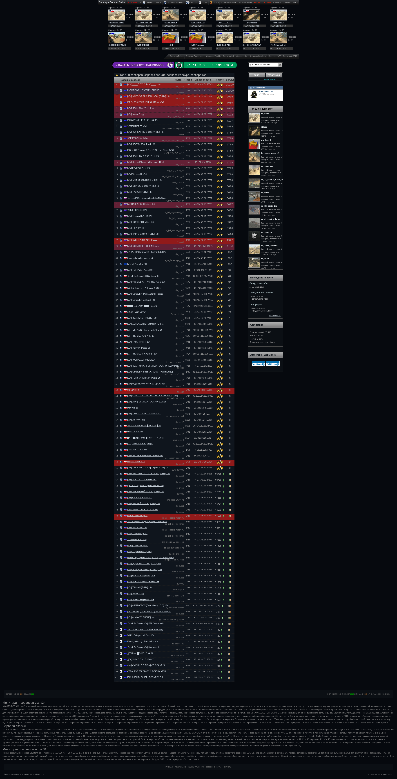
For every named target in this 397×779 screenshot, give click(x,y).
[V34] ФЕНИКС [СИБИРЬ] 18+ (141, 336)
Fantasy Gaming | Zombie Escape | (143, 641)
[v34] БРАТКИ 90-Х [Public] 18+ (141, 144)
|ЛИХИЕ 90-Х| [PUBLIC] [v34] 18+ (142, 120)
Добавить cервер (228, 2)
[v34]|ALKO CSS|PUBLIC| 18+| (141, 617)
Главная (169, 767)
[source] (121, 84)
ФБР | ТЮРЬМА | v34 (137, 138)
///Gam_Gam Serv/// (136, 312)
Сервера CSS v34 (153, 2)
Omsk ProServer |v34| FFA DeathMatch (145, 623)
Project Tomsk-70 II (136, 462)
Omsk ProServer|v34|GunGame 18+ (143, 276)
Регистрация (274, 75)
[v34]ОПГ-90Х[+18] (136, 420)
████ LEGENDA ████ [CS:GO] (142, 306)
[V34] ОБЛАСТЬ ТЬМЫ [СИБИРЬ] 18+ (145, 330)
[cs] (121, 629)
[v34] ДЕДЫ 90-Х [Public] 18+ (141, 108)
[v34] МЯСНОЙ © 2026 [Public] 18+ (143, 186)
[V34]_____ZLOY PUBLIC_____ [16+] (144, 84)
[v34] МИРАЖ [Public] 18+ (139, 348)
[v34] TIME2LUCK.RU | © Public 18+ (144, 414)
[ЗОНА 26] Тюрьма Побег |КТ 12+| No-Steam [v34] (150, 150)
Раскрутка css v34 (258, 283)
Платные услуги (245, 2)
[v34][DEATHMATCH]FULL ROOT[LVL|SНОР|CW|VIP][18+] (154, 366)
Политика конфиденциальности (189, 767)
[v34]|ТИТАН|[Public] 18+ (138, 342)
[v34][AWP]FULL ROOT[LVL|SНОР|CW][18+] (147, 402)
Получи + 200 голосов (262, 292)
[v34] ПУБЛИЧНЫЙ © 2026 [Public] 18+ (145, 132)
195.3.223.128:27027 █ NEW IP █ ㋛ (144, 425)
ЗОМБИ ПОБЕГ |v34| (137, 126)
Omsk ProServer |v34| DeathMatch (143, 647)
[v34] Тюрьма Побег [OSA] (139, 216)
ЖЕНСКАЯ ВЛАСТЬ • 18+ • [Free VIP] (145, 629)
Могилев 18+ (133, 408)
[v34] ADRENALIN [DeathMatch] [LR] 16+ (146, 324)
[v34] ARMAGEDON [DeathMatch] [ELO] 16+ (147, 605)
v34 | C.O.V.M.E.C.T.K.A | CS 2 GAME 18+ (147, 665)
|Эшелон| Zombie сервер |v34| (141, 258)
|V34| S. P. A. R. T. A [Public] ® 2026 (144, 288)
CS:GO (215, 2)
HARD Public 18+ (135, 432)
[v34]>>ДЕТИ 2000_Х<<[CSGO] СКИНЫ (146, 384)
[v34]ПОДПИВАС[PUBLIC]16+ (141, 360)
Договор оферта (213, 767)
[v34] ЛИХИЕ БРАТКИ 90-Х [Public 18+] (145, 455)
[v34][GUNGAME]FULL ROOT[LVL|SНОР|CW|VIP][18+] (152, 396)
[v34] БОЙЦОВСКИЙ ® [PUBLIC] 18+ (144, 180)
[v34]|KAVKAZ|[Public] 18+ (139, 168)
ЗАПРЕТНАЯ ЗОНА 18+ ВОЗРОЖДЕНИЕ (146, 252)
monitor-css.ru (39, 774)
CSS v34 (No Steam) (175, 2)
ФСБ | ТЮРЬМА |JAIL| (137, 210)
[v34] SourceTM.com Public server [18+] (145, 162)
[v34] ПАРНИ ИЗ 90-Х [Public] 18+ (143, 234)
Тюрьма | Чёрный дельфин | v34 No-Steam (147, 198)
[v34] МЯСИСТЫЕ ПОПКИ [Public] (143, 246)
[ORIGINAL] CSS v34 (137, 264)
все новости (275, 315)
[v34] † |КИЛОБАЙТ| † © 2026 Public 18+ (146, 282)
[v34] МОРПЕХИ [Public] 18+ (140, 222)
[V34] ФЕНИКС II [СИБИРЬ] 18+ (142, 354)
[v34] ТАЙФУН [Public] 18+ (139, 192)
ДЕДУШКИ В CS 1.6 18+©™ (140, 659)
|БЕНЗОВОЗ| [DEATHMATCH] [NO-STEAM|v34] (149, 611)
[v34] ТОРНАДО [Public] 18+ (140, 270)
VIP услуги (256, 304)
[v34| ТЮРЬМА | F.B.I (137, 228)
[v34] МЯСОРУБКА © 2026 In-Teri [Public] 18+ (148, 96)
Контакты (277, 2)
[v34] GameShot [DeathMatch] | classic (145, 294)
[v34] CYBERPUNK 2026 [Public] (142, 240)
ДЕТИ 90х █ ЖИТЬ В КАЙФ (140, 653)
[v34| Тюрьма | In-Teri (137, 174)
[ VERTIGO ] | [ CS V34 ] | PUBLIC (143, 90)
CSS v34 (193, 2)
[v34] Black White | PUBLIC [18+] (142, 318)
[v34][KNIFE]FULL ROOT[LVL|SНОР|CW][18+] (148, 468)
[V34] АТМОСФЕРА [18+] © (140, 444)
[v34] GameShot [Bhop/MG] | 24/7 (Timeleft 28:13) (150, 372)
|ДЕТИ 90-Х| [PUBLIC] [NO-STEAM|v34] (145, 102)
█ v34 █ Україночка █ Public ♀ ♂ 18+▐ (145, 438)
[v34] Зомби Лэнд (135, 114)
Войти (257, 75)
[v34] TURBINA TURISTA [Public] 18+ (144, 378)
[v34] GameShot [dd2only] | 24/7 (141, 300)
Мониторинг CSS (266, 91)
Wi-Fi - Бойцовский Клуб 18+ (140, 635)
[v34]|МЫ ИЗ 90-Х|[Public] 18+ (141, 204)
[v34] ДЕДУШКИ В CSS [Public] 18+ (144, 156)
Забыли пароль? (269, 79)
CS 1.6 (204, 2)
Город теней (252, 22)
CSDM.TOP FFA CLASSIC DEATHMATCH (146, 671)
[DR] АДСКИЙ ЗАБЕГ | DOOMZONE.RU (145, 677)
